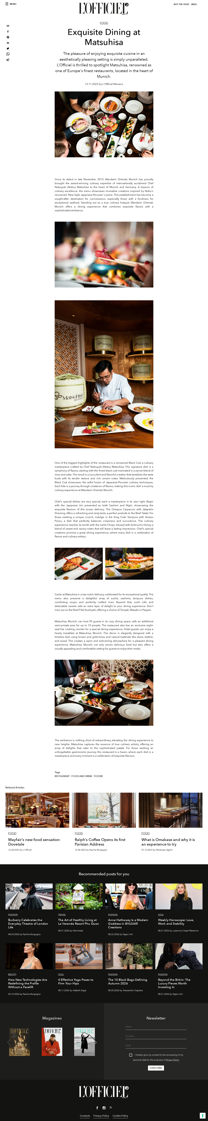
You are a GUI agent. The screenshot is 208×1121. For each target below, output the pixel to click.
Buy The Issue (181, 4)
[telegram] (7, 60)
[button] (95, 1042)
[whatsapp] (7, 54)
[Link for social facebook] (97, 1108)
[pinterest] (7, 37)
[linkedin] (7, 43)
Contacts (85, 1115)
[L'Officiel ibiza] (104, 9)
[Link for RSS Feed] (110, 1108)
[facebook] (7, 32)
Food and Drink (81, 776)
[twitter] (7, 49)
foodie (98, 776)
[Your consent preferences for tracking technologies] (203, 1116)
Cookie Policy (120, 1115)
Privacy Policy (172, 1060)
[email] (7, 26)
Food (104, 23)
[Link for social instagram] (104, 1108)
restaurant (62, 776)
